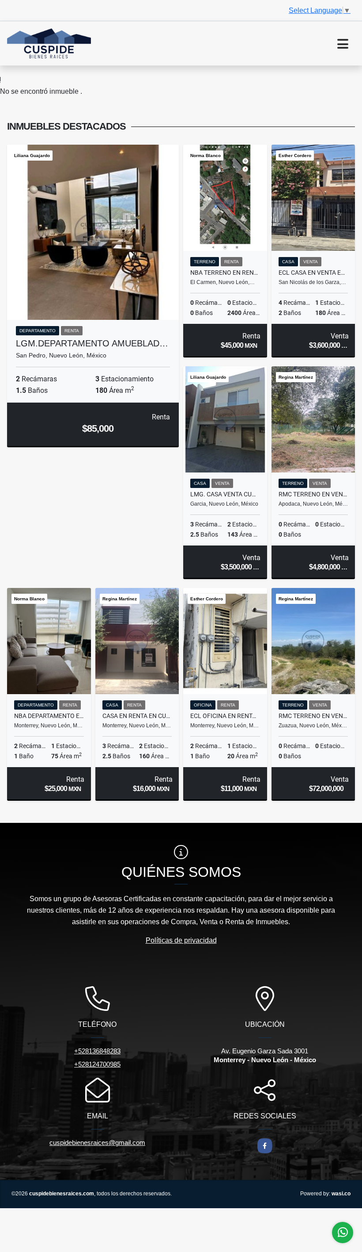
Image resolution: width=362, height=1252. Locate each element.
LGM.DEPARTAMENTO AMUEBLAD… (92, 343)
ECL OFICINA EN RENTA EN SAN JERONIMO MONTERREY (225, 715)
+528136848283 (97, 1051)
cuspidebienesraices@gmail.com (97, 1142)
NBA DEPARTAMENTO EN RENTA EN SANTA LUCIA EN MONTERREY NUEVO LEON (49, 715)
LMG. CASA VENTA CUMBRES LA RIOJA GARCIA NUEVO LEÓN (225, 494)
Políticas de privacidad (181, 940)
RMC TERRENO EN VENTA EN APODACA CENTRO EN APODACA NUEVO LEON (313, 494)
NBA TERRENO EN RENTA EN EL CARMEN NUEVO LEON (225, 272)
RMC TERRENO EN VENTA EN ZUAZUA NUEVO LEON (313, 715)
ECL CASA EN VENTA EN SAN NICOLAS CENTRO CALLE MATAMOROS (313, 272)
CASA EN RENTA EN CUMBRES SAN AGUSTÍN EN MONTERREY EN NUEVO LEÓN (137, 715)
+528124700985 (97, 1064)
